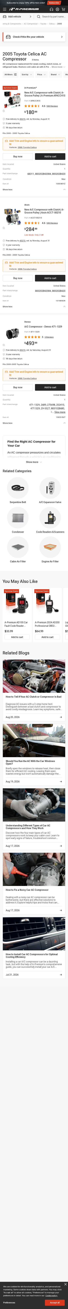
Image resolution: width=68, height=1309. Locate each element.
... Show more (56, 67)
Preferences (9, 1302)
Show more (32, 462)
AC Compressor (31, 24)
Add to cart (17, 637)
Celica (52, 24)
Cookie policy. (51, 1295)
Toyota (43, 24)
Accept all (55, 1302)
